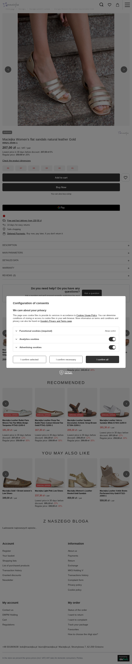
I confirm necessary (66, 359)
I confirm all (102, 359)
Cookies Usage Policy (86, 315)
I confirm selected (29, 359)
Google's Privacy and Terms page (56, 321)
